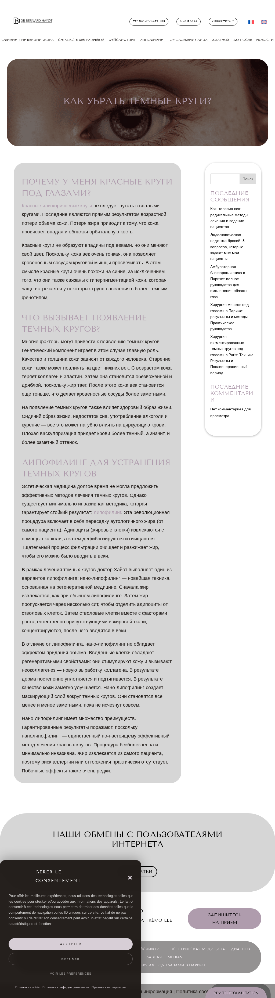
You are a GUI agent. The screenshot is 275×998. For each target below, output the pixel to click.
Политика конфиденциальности (65, 987)
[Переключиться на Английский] (264, 23)
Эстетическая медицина (198, 949)
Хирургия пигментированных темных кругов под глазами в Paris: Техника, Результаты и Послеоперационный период (232, 354)
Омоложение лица (189, 40)
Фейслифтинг (150, 949)
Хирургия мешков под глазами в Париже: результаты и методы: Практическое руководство (229, 316)
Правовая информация (109, 987)
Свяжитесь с (223, 21)
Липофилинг (152, 40)
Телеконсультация (149, 21)
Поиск (248, 179)
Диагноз (220, 40)
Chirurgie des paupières (81, 40)
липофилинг (107, 512)
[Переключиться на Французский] (251, 23)
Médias (175, 957)
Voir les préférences (70, 973)
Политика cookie (27, 987)
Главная (153, 957)
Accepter (71, 944)
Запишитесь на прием (224, 918)
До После (242, 40)
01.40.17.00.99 (188, 21)
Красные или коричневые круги (57, 205)
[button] (130, 877)
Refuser (70, 959)
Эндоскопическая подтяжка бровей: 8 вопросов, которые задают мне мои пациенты (227, 247)
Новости (265, 40)
